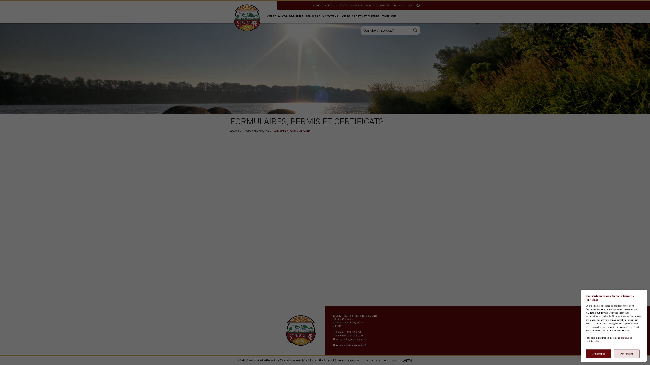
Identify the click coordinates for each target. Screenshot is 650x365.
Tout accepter (598, 353)
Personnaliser (626, 353)
